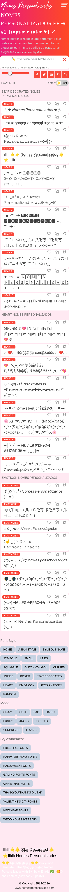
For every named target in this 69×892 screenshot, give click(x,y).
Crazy (8, 712)
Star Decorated (49, 676)
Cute (23, 712)
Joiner (8, 676)
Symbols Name (54, 649)
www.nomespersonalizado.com (34, 888)
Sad (36, 712)
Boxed (25, 676)
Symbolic (10, 658)
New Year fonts (15, 810)
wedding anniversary (20, 819)
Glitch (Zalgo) (35, 667)
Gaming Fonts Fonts (19, 774)
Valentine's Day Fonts (20, 801)
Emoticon (26, 685)
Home (7, 649)
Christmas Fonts (16, 783)
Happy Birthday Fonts (20, 756)
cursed (59, 667)
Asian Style (27, 649)
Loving (31, 729)
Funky (8, 721)
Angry (24, 721)
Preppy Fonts (51, 685)
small (28, 658)
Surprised (11, 729)
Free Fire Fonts (15, 747)
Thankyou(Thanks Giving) (22, 792)
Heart (8, 685)
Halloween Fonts (17, 765)
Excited (42, 721)
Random (9, 694)
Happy (50, 712)
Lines (44, 658)
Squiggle (10, 667)
